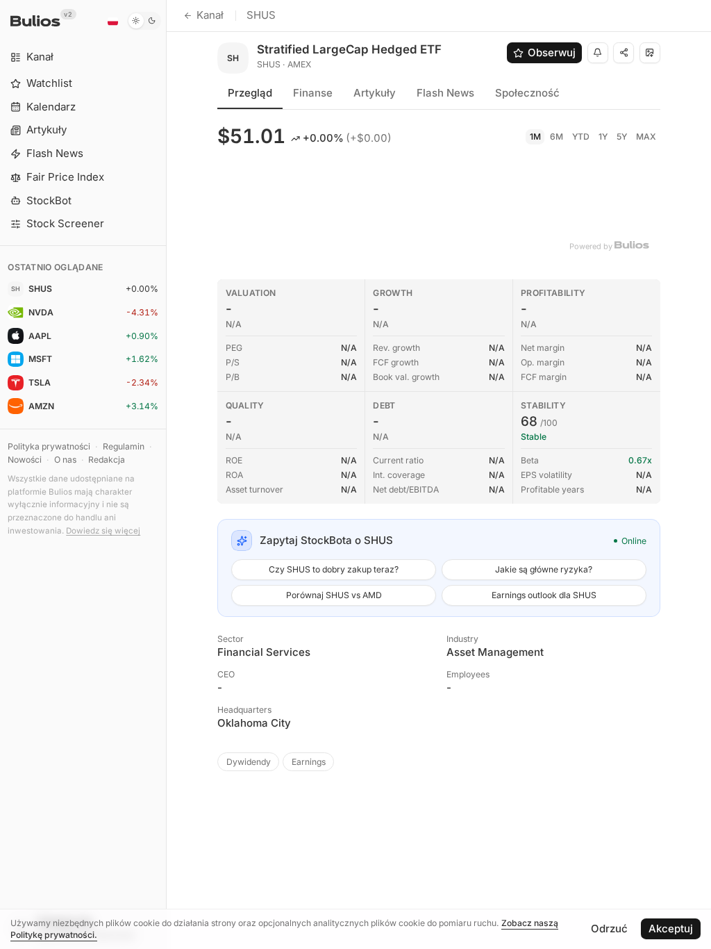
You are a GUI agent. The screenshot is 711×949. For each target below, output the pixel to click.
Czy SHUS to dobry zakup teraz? (334, 569)
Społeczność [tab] (527, 92)
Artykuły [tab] (374, 92)
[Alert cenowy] (597, 52)
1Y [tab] (603, 136)
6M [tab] (556, 136)
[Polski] (112, 21)
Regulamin (123, 446)
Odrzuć (609, 928)
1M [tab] (535, 136)
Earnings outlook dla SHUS (544, 595)
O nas (65, 459)
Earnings (309, 762)
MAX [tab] (646, 136)
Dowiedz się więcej (103, 531)
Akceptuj (671, 928)
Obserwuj (552, 52)
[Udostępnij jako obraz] (649, 52)
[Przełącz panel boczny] (166, 474)
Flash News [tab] (445, 92)
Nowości (25, 459)
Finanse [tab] (313, 92)
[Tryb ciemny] (144, 21)
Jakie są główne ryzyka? (543, 569)
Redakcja (106, 459)
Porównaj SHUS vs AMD (334, 595)
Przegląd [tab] (250, 92)
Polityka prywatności (49, 446)
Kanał (210, 15)
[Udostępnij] (623, 52)
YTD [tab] (580, 136)
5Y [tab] (622, 136)
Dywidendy (248, 762)
